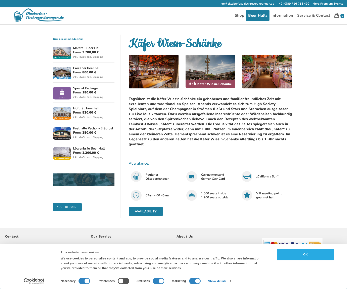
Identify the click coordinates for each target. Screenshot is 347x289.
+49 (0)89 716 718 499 (293, 4)
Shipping (98, 57)
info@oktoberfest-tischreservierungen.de (247, 4)
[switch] (123, 281)
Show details (217, 281)
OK (305, 254)
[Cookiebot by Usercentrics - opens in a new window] (34, 281)
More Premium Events (327, 4)
